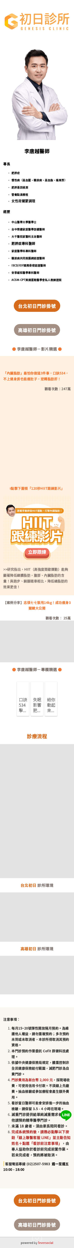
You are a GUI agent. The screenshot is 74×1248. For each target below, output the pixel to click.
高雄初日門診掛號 (37, 330)
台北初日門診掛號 (37, 305)
